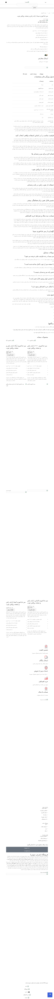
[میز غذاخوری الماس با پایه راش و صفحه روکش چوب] (37, 436)
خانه (53, 12)
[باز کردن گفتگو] (50, 994)
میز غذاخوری (43, 12)
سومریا (29, 982)
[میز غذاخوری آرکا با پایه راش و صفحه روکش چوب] (10, 340)
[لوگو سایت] (27, 2)
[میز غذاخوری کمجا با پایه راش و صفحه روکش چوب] (16, 436)
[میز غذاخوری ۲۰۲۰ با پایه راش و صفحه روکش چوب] (31, 340)
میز (49, 12)
